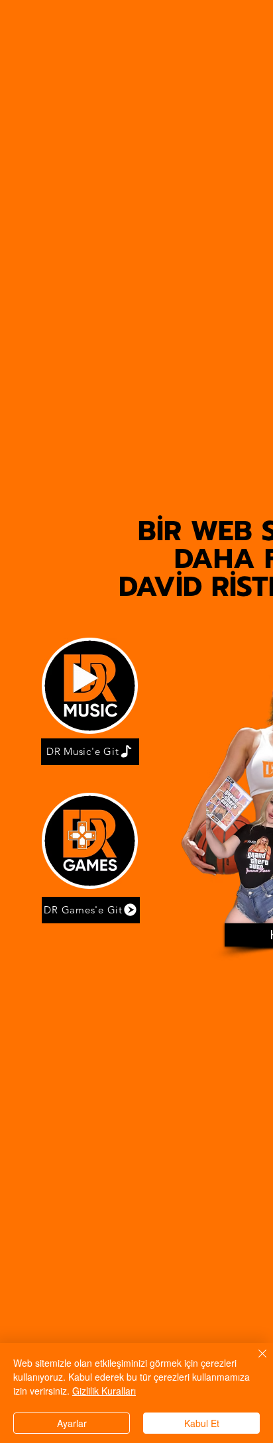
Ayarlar (72, 1423)
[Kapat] (254, 1361)
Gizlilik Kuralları (104, 1390)
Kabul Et (201, 1423)
